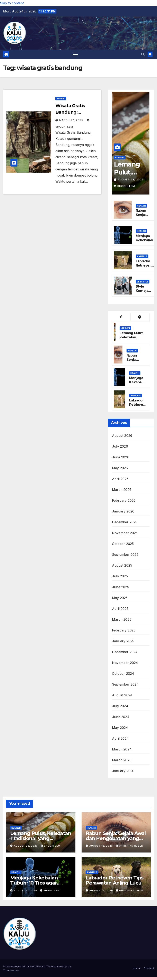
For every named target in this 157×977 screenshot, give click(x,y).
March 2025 (121, 619)
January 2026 (123, 511)
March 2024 (122, 749)
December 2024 (125, 652)
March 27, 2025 (71, 120)
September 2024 (125, 684)
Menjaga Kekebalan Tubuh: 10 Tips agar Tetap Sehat (34, 883)
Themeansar (11, 970)
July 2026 (120, 446)
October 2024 (123, 673)
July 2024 (120, 706)
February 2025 (124, 630)
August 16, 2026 (101, 890)
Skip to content (12, 3)
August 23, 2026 (131, 179)
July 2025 (120, 576)
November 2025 (125, 533)
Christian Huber (131, 845)
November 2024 (125, 663)
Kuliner (119, 157)
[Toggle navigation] (75, 54)
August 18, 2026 (101, 845)
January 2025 (123, 641)
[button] (143, 54)
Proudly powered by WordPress (23, 966)
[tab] (121, 317)
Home (136, 968)
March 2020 (121, 760)
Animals (142, 256)
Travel (61, 98)
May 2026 (120, 468)
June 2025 (120, 587)
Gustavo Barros (131, 890)
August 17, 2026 (26, 890)
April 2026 (120, 479)
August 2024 (122, 695)
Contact (149, 968)
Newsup (62, 966)
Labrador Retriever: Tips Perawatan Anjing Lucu (114, 880)
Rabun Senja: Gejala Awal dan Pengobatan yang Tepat (116, 838)
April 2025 (120, 609)
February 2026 (124, 500)
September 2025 (125, 554)
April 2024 (120, 738)
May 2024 (120, 728)
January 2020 (123, 771)
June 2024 (120, 717)
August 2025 (122, 565)
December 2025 (124, 522)
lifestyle (142, 281)
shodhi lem (126, 186)
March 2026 (121, 490)
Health (141, 206)
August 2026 (122, 435)
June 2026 (120, 457)
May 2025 (120, 598)
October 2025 (123, 544)
